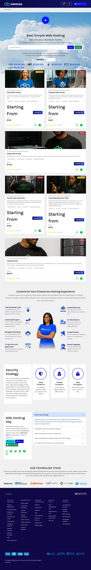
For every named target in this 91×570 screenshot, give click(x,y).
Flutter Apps (24, 503)
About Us (37, 505)
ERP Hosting (66, 516)
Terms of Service (37, 519)
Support (37, 510)
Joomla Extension (24, 511)
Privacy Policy (39, 515)
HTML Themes (25, 519)
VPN (8, 537)
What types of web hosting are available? (48, 429)
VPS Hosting (10, 521)
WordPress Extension (24, 507)
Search (71, 47)
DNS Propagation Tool (52, 507)
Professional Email (11, 517)
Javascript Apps (25, 522)
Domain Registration (10, 506)
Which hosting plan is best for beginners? (48, 433)
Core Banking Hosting (66, 506)
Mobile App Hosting (65, 520)
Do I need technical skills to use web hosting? (49, 443)
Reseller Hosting (9, 529)
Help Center (38, 523)
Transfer (78, 47)
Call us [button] (20, 441)
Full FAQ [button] (11, 441)
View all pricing (77, 67)
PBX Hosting (66, 514)
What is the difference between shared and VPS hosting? (53, 438)
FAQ (36, 513)
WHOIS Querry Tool (53, 512)
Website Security (9, 534)
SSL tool (51, 520)
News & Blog (38, 525)
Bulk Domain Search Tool (52, 517)
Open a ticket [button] (12, 445)
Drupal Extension (24, 516)
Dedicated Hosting (10, 525)
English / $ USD (81, 4)
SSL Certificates (12, 540)
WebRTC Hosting (64, 510)
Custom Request (23, 528)
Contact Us (8, 494)
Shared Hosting (11, 509)
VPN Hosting (66, 524)
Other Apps (24, 525)
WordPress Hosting (10, 513)
